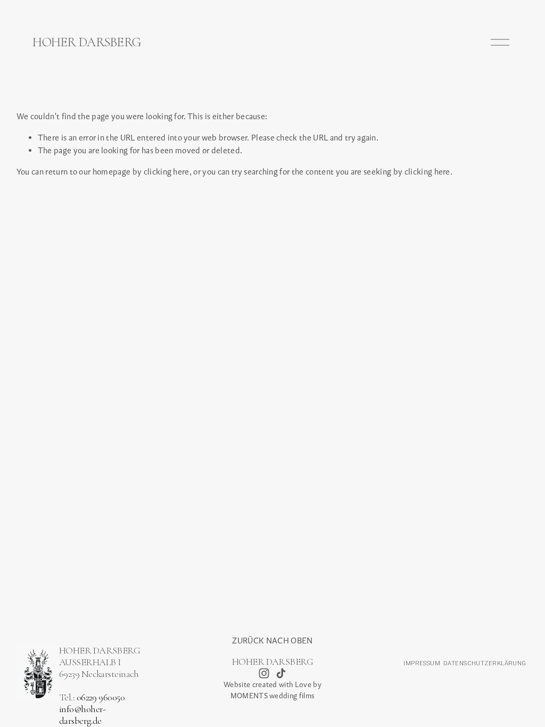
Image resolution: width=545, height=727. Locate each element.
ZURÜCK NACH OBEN (272, 640)
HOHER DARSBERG (86, 42)
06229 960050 (101, 697)
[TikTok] (281, 673)
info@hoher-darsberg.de (82, 715)
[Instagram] (264, 673)
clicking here (166, 172)
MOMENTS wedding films (272, 695)
